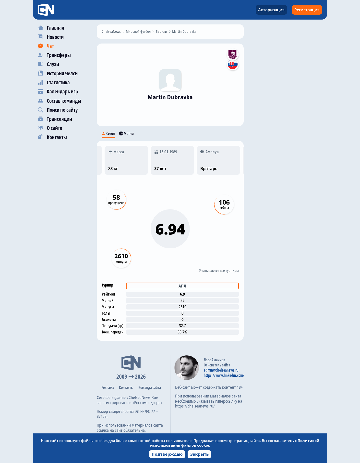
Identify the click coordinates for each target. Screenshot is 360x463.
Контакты (126, 387)
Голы (106, 313)
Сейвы (224, 207)
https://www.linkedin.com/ (224, 375)
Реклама (107, 387)
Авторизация (271, 9)
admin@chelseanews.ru (221, 370)
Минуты (121, 261)
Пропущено (116, 202)
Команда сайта (149, 387)
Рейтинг (108, 294)
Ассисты (109, 319)
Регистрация (307, 9)
